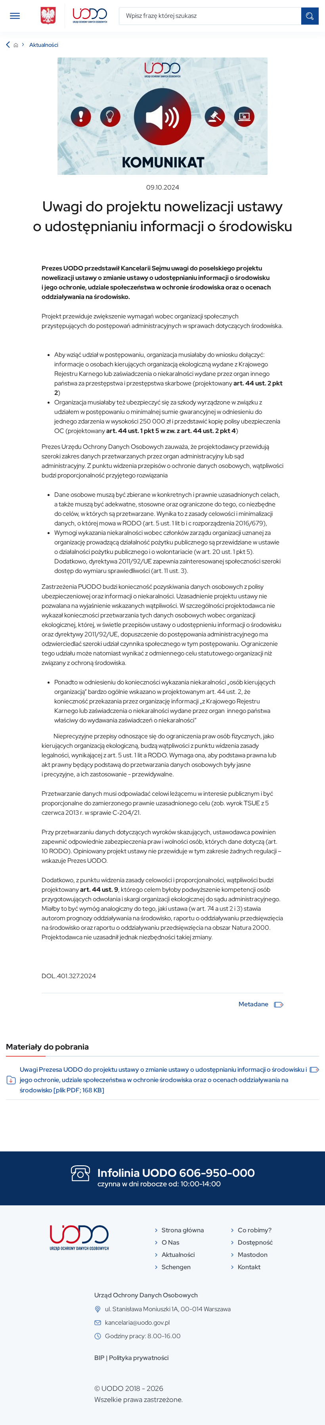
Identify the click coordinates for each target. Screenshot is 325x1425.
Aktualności (43, 44)
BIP (99, 1358)
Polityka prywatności (138, 1358)
